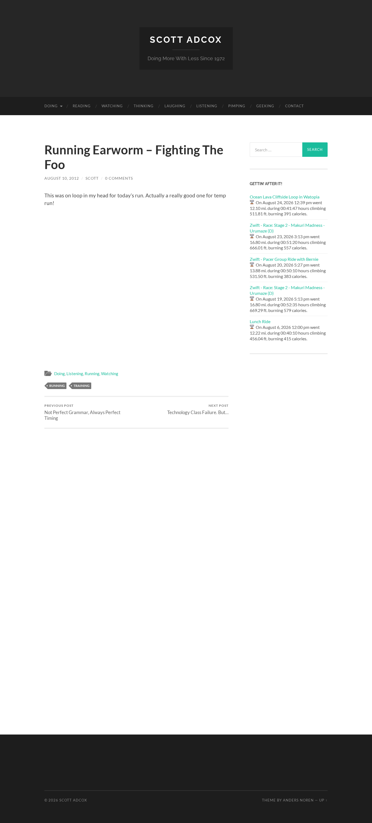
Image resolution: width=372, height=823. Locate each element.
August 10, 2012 (61, 178)
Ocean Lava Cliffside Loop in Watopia (284, 196)
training (82, 386)
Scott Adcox (186, 40)
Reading (82, 106)
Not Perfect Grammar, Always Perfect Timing (82, 412)
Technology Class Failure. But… (197, 409)
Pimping (236, 106)
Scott (92, 178)
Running (92, 373)
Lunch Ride (260, 321)
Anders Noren (298, 800)
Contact (294, 106)
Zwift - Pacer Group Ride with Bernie (284, 259)
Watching (112, 106)
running (57, 386)
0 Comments (119, 178)
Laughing (174, 106)
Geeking (265, 106)
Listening (206, 106)
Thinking (144, 106)
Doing (51, 106)
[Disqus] (136, 497)
